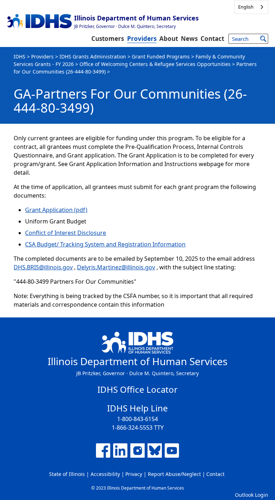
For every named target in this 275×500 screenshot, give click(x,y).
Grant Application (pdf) (56, 210)
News (189, 38)
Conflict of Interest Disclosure (65, 233)
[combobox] (251, 7)
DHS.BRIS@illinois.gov (43, 267)
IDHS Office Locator (137, 389)
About (168, 38)
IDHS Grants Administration (92, 56)
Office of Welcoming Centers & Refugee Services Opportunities (155, 64)
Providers (141, 38)
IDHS (19, 56)
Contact (212, 38)
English (246, 7)
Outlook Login (251, 494)
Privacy (133, 474)
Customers (107, 38)
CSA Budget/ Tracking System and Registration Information (105, 244)
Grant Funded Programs (161, 56)
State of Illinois (67, 474)
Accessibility (105, 474)
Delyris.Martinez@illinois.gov (116, 267)
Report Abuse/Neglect (174, 474)
